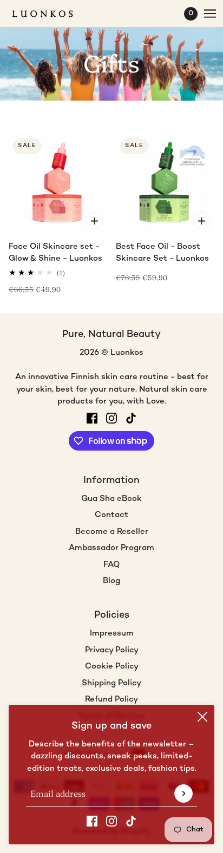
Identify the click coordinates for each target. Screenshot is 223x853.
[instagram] (111, 821)
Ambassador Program (111, 548)
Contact (111, 515)
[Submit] (183, 793)
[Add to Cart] (94, 220)
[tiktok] (131, 821)
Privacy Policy (112, 650)
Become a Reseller (111, 531)
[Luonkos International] (52, 14)
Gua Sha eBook (111, 498)
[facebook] (92, 821)
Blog (111, 581)
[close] (202, 716)
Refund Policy (111, 699)
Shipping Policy (111, 683)
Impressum (112, 633)
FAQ (111, 564)
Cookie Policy (112, 666)
